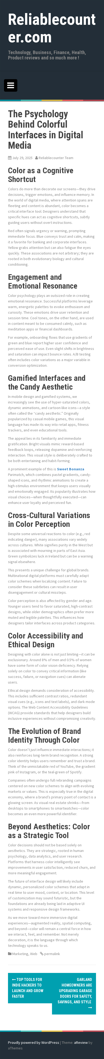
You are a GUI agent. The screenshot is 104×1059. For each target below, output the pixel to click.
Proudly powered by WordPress (33, 1042)
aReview (81, 1042)
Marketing (20, 953)
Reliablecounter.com (52, 28)
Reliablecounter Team (56, 157)
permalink (51, 953)
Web (33, 953)
